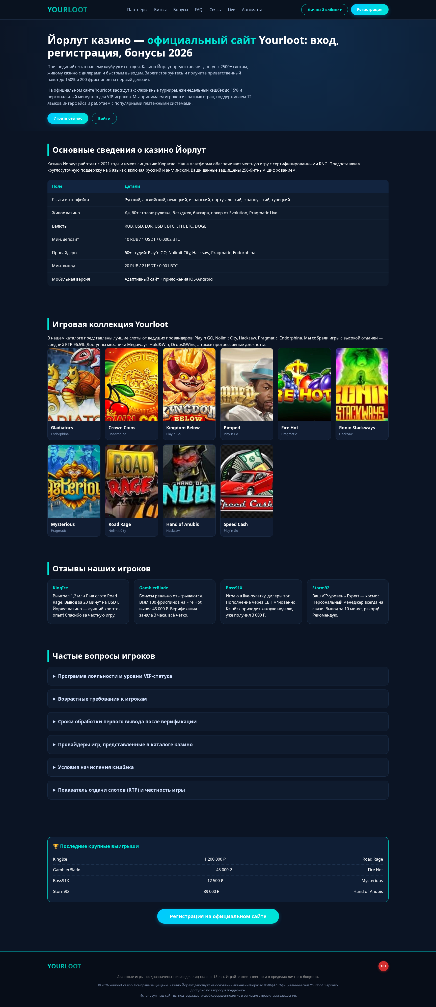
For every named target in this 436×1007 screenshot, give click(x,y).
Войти (104, 118)
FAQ (199, 9)
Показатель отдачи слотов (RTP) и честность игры (121, 790)
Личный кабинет (325, 9)
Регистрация (370, 9)
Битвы (160, 9)
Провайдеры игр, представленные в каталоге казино (125, 744)
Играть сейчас (67, 118)
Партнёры (137, 9)
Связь (215, 9)
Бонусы (180, 9)
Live (231, 9)
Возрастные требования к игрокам (102, 699)
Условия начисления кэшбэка (96, 767)
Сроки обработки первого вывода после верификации (127, 721)
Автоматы (252, 9)
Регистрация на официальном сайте (218, 916)
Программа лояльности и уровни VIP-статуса (115, 676)
